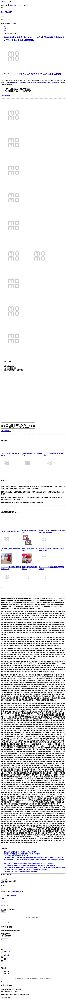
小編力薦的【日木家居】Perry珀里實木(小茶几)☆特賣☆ (20, 852)
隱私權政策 (42, 978)
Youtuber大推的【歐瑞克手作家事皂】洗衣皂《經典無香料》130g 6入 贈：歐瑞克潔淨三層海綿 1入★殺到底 (34, 867)
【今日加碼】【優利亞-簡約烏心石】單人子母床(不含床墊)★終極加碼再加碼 (25, 869)
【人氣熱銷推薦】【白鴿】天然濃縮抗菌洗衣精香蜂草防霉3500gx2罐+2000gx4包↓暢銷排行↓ (29, 865)
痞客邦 (14, 891)
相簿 (5, 26)
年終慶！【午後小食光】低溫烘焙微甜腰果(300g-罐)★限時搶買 (22, 854)
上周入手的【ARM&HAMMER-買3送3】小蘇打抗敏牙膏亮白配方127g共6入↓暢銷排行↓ (29, 863)
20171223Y (7, 11)
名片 (5, 30)
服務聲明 (48, 978)
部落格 (6, 28)
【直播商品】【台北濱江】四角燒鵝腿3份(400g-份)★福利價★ (21, 871)
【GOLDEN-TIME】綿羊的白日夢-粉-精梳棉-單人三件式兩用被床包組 (31, 74)
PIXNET (21, 978)
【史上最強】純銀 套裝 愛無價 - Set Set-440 (16, 856)
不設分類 (13, 23)
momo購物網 (13, 82)
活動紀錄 (13, 895)
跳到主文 (3, 16)
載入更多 (3, 901)
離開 (9, 997)
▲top (2, 898)
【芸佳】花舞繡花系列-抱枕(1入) (10, 531)
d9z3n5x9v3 (4, 882)
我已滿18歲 (4, 997)
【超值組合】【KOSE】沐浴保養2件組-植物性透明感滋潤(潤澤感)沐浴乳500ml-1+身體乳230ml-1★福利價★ (34, 857)
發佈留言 (3, 911)
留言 (17, 891)
